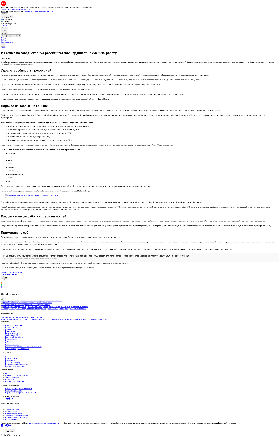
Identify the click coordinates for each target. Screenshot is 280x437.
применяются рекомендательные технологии (44, 423)
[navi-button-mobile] (3, 45)
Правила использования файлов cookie (38, 11)
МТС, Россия (37, 317)
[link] (4, 33)
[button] (3, 38)
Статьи (3, 47)
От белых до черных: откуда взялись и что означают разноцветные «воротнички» (31, 301)
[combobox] (10, 430)
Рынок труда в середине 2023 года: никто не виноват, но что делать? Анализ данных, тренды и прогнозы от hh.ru (43, 309)
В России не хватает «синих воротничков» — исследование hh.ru (25, 305)
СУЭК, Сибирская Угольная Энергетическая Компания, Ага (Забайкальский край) (76, 319)
